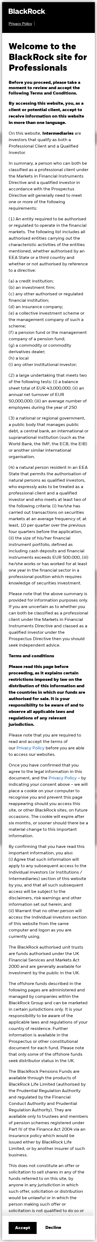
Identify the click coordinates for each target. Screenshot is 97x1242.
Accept (22, 1228)
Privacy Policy (30, 748)
